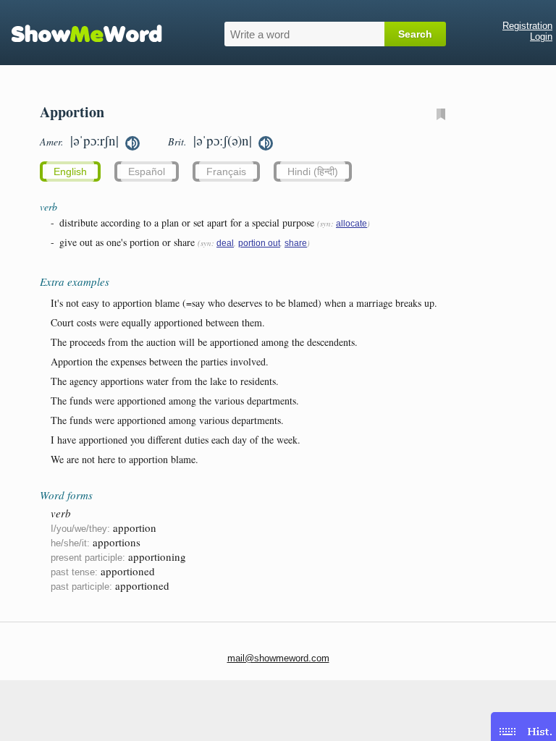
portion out (259, 243)
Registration (527, 25)
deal (225, 243)
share (296, 243)
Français (226, 171)
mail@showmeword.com (278, 658)
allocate (351, 224)
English (70, 171)
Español (146, 171)
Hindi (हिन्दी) (312, 171)
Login (541, 36)
